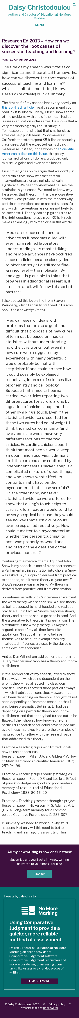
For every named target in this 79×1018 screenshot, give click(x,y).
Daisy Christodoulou (39, 12)
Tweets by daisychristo (20, 896)
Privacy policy (57, 1004)
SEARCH (74, 4)
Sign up (40, 873)
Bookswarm (50, 1007)
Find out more (39, 981)
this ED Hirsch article (18, 107)
